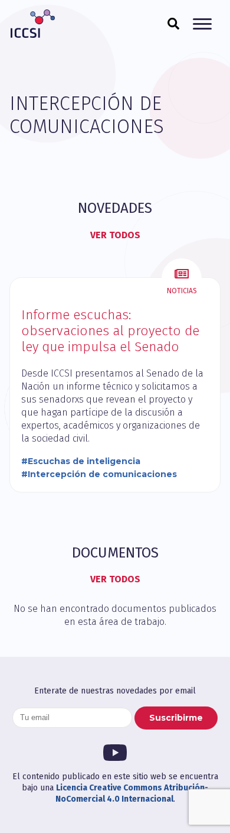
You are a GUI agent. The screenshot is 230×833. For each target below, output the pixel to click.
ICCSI (32, 23)
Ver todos (115, 235)
